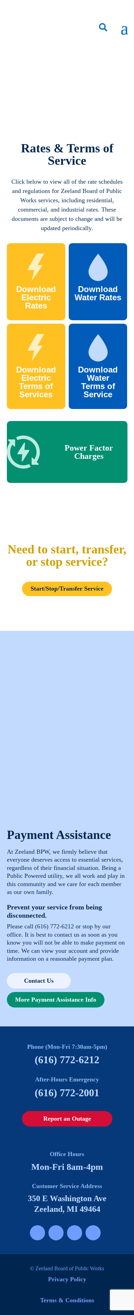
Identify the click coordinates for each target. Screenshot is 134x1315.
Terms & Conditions (67, 1300)
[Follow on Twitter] (74, 1232)
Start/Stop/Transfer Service (67, 588)
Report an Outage (67, 1118)
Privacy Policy (67, 1279)
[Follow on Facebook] (37, 1232)
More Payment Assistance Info (55, 999)
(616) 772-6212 (54, 926)
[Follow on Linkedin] (93, 1232)
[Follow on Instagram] (56, 1232)
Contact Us (39, 980)
